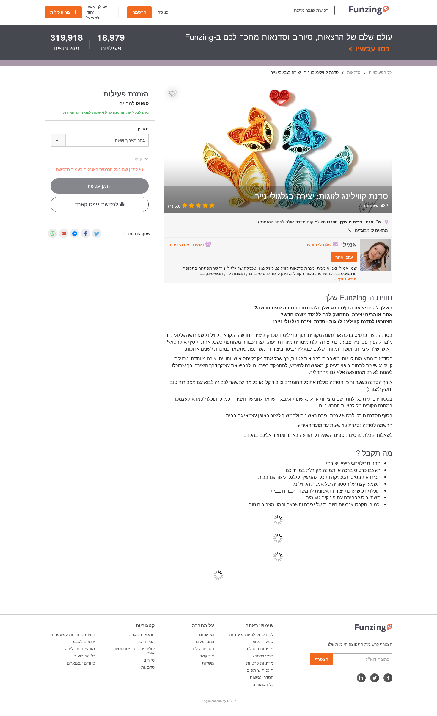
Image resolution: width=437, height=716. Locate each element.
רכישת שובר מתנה (311, 10)
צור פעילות (61, 12)
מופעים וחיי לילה (80, 648)
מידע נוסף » (345, 278)
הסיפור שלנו (203, 648)
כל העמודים (262, 684)
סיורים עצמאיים (81, 663)
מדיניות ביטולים (259, 648)
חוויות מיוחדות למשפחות (72, 634)
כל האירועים (84, 656)
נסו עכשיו (371, 48)
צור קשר (207, 656)
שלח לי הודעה (319, 244)
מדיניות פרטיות (259, 663)
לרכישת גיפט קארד (97, 204)
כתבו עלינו (205, 641)
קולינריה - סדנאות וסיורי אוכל (133, 650)
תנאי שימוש (263, 656)
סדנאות (148, 667)
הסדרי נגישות (261, 677)
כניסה (163, 12)
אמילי (349, 244)
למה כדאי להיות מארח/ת (251, 634)
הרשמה (139, 12)
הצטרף (321, 659)
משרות (208, 663)
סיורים (149, 660)
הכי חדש (147, 641)
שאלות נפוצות (261, 641)
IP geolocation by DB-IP (219, 701)
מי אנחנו (206, 634)
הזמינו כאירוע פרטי (187, 244)
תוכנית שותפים (259, 670)
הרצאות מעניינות (140, 634)
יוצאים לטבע (84, 641)
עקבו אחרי (344, 257)
